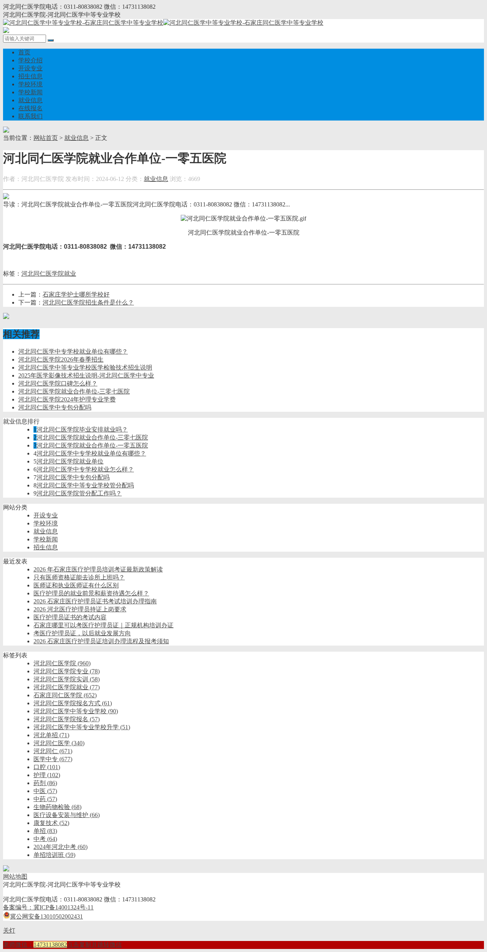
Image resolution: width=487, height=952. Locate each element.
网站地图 (15, 876)
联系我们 (30, 116)
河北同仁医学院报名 (66, 719)
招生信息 (30, 76)
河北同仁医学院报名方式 (72, 703)
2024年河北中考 (60, 847)
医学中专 (52, 759)
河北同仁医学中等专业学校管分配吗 (85, 485)
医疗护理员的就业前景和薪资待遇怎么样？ (91, 593)
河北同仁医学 (58, 743)
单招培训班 (54, 855)
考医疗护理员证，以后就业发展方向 (82, 633)
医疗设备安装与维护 (66, 815)
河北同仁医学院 (62, 663)
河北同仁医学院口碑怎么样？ (57, 383)
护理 (46, 775)
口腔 (46, 767)
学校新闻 (30, 92)
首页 (24, 52)
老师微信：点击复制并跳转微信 (62, 944)
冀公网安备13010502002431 (46, 916)
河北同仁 (52, 751)
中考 (45, 839)
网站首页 (45, 138)
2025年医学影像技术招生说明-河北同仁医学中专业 (86, 375)
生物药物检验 (57, 807)
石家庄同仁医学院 (65, 695)
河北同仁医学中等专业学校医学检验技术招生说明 (85, 367)
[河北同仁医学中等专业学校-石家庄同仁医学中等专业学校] (163, 22)
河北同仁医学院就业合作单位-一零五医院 (92, 445)
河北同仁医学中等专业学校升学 (81, 727)
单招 (45, 831)
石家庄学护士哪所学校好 (76, 294)
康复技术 (51, 823)
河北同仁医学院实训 (66, 679)
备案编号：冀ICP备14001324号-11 (48, 907)
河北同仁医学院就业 (48, 273)
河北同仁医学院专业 (66, 671)
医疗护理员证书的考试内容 (70, 617)
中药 (45, 799)
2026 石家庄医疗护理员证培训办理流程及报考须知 (101, 641)
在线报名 (30, 108)
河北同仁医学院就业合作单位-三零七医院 (74, 391)
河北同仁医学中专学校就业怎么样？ (85, 469)
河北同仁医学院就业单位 (70, 461)
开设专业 (30, 68)
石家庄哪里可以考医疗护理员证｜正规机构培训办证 (103, 625)
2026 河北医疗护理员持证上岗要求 (79, 609)
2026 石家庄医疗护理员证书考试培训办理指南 (95, 601)
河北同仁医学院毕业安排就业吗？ (82, 429)
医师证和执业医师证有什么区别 (76, 585)
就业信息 (30, 100)
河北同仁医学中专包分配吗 (54, 407)
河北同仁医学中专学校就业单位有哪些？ (73, 351)
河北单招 (51, 735)
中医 (45, 791)
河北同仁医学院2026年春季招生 (60, 359)
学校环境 (30, 84)
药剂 (45, 783)
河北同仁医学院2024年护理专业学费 (67, 399)
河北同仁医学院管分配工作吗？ (79, 493)
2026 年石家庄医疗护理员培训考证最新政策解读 (98, 569)
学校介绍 (30, 60)
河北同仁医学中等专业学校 (75, 711)
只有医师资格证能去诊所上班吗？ (79, 577)
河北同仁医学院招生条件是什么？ (88, 302)
